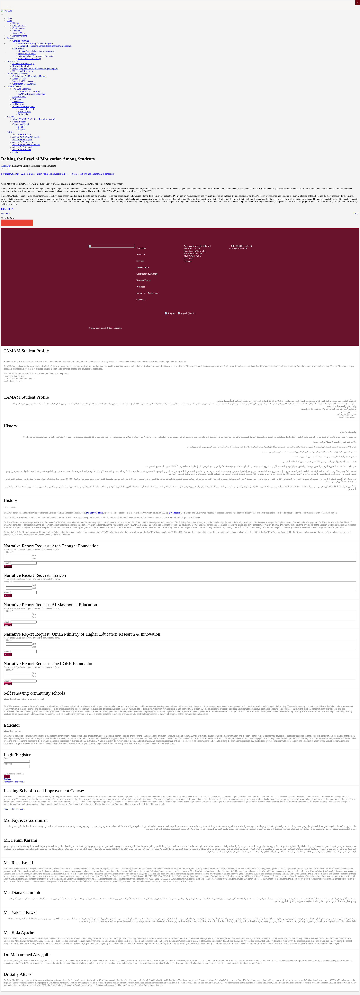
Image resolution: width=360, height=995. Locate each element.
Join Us (10, 132)
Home (9, 18)
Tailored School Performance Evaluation (36, 56)
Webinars (16, 99)
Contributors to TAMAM (24, 84)
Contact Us (17, 152)
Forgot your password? (14, 782)
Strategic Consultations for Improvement (36, 51)
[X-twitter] (235, 327)
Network (11, 116)
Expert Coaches (19, 79)
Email (7, 563)
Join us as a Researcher (23, 142)
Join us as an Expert (22, 139)
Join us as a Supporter (22, 147)
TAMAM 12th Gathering (29, 91)
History (15, 23)
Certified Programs (20, 41)
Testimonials (23, 114)
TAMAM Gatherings (21, 89)
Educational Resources (22, 71)
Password (8, 764)
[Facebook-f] (225, 327)
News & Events (14, 86)
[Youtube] (257, 327)
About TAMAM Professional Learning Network (34, 119)
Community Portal (20, 124)
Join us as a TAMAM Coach (26, 137)
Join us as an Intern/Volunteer (26, 144)
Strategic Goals (19, 25)
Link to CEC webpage (14, 809)
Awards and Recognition (23, 106)
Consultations (18, 48)
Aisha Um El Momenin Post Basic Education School (44, 174)
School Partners (19, 122)
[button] (4, 223)
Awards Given (24, 111)
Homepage (141, 248)
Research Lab (13, 61)
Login (20, 127)
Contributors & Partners (17, 73)
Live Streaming (19, 96)
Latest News (17, 101)
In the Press (17, 104)
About (9, 20)
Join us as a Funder (21, 149)
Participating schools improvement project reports (35, 68)
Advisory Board (19, 36)
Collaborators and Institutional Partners (29, 76)
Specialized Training (27, 53)
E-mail (7, 758)
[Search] (29, 169)
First (34, 555)
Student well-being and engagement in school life (92, 174)
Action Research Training (29, 58)
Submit (8, 566)
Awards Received (26, 109)
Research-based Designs (23, 63)
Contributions (18, 28)
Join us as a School (21, 134)
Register (21, 129)
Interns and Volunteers (22, 81)
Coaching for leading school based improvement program (44, 46)
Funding (16, 30)
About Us (140, 254)
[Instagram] (246, 327)
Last (34, 558)
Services (10, 38)
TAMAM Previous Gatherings (31, 94)
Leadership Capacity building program (35, 43)
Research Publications (22, 66)
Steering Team (18, 33)
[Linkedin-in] (267, 327)
